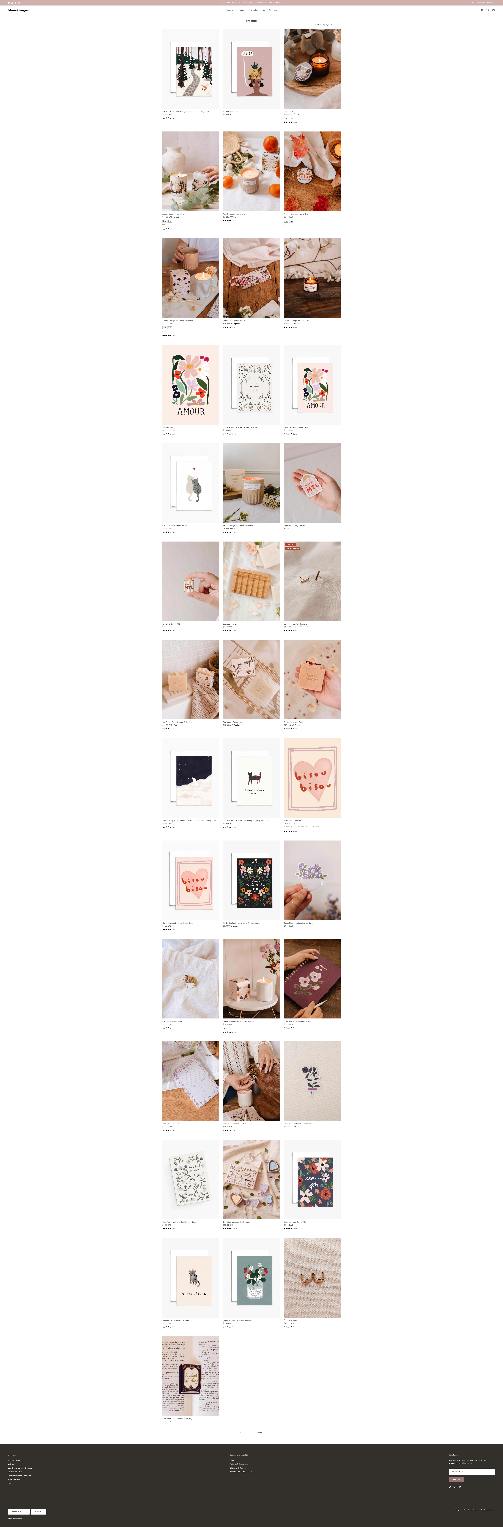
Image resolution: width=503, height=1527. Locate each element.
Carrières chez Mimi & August (20, 1468)
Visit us (11, 1464)
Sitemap (456, 1510)
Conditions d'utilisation (488, 1510)
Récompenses (480, 2)
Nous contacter (14, 1479)
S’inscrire (456, 1479)
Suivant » (259, 1432)
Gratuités (254, 10)
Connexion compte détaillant (19, 1476)
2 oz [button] (286, 119)
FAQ (232, 1460)
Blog (10, 1483)
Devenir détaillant (15, 1472)
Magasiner (229, 10)
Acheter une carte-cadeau (241, 1472)
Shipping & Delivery (238, 1468)
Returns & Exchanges (239, 1464)
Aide (472, 2)
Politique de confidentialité (470, 1510)
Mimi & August (17, 1518)
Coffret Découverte (270, 10)
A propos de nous (15, 1460)
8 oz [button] (291, 119)
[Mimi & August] (19, 10)
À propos (242, 10)
